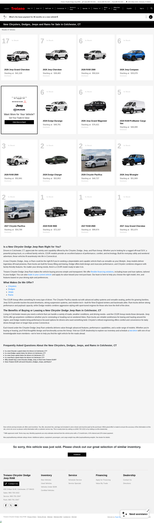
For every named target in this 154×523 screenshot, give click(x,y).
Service (72, 475)
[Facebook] (5, 505)
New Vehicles (46, 480)
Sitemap (50, 517)
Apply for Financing (103, 480)
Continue (77, 454)
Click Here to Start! (19, 122)
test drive (133, 331)
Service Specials (74, 483)
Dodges (11, 289)
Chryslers (12, 286)
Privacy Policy (31, 517)
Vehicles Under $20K (49, 487)
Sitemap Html (58, 517)
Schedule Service (75, 480)
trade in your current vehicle (40, 275)
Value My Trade (102, 483)
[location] (126, 2)
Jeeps (10, 292)
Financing (101, 475)
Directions (127, 483)
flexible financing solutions (102, 272)
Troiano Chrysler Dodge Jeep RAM (14, 517)
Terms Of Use (41, 517)
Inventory (46, 475)
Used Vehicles (46, 483)
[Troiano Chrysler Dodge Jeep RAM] (14, 8)
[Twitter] (10, 505)
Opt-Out (74, 517)
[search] (151, 8)
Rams (10, 295)
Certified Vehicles (47, 490)
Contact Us (13, 484)
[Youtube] (15, 505)
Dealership (129, 475)
